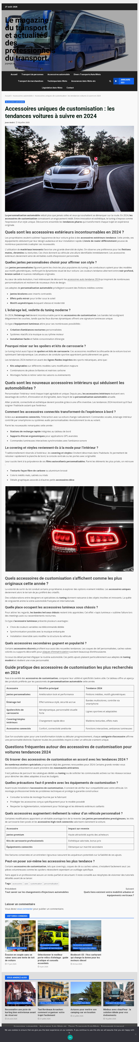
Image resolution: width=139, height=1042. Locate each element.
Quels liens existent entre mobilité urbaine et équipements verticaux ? (109, 892)
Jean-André (10, 122)
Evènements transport (112, 1026)
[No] (135, 1034)
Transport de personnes (32, 74)
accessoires (17, 883)
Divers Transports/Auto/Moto (87, 74)
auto (26, 883)
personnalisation (51, 883)
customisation (36, 883)
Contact (70, 88)
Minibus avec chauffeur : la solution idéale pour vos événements (118, 994)
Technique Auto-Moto (57, 81)
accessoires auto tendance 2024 (83, 279)
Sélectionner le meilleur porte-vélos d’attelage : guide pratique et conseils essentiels (53, 935)
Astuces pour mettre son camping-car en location (86, 994)
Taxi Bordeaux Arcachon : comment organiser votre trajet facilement (53, 994)
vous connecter (25, 908)
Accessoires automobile (59, 74)
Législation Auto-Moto (52, 88)
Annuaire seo (125, 81)
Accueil (14, 74)
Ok (70, 1037)
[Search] (110, 81)
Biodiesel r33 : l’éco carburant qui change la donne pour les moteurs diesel (86, 935)
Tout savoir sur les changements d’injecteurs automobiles (37, 890)
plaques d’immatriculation (55, 651)
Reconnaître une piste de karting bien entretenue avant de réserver (20, 994)
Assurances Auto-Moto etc (83, 81)
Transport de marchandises (30, 81)
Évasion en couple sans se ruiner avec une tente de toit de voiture (20, 935)
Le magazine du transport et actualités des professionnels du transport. (30, 39)
